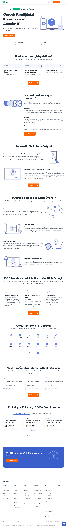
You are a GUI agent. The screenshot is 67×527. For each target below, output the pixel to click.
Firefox (10, 346)
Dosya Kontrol (48, 501)
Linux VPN (5, 493)
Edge (20, 346)
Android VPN (5, 498)
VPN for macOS (6, 490)
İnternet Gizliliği (37, 490)
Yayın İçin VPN (37, 503)
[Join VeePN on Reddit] (15, 522)
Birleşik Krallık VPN (48, 511)
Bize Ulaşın (26, 490)
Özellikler (15, 493)
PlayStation (29, 355)
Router (47, 337)
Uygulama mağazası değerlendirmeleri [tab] (42, 413)
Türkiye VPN (47, 516)
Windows (11, 337)
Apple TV (38, 346)
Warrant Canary (27, 501)
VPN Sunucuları (17, 507)
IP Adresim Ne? (48, 488)
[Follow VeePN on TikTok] (11, 522)
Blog (14, 510)
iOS (38, 337)
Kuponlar (15, 502)
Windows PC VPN (6, 488)
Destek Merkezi (27, 488)
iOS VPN (5, 495)
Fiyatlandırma (16, 495)
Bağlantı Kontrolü (48, 498)
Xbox (38, 355)
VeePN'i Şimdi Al (9, 35)
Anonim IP (36, 495)
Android (29, 337)
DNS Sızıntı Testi (48, 493)
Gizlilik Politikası (27, 495)
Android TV (56, 346)
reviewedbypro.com (49, 417)
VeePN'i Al (57, 2)
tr (50, 2)
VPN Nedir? (16, 488)
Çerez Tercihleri (27, 503)
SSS (25, 493)
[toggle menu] (63, 2)
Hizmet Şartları (27, 498)
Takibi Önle (36, 501)
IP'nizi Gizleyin (47, 490)
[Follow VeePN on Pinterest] (18, 522)
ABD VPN (46, 508)
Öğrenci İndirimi (17, 505)
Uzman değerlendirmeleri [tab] (21, 413)
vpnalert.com (6, 417)
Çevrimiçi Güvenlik (38, 493)
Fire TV (29, 346)
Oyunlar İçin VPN (37, 498)
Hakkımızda (26, 506)
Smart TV (47, 346)
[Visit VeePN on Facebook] (4, 522)
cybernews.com (27, 417)
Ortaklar (56, 488)
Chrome (56, 337)
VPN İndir (15, 490)
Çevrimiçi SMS (48, 495)
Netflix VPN (36, 506)
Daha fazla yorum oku (32, 435)
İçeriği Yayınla (37, 488)
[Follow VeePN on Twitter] (7, 522)
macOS (20, 337)
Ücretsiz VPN (6, 509)
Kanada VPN (47, 514)
